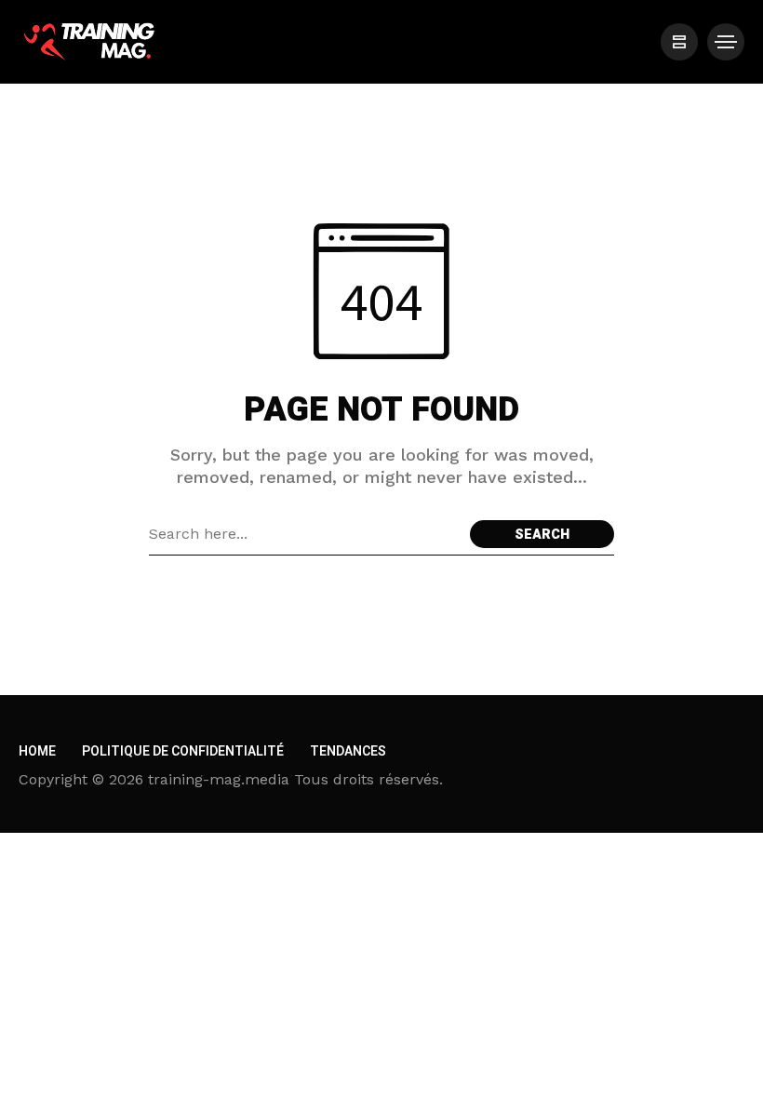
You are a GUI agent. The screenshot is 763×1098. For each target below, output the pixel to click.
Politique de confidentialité (183, 751)
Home (37, 751)
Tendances (348, 751)
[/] (679, 41)
